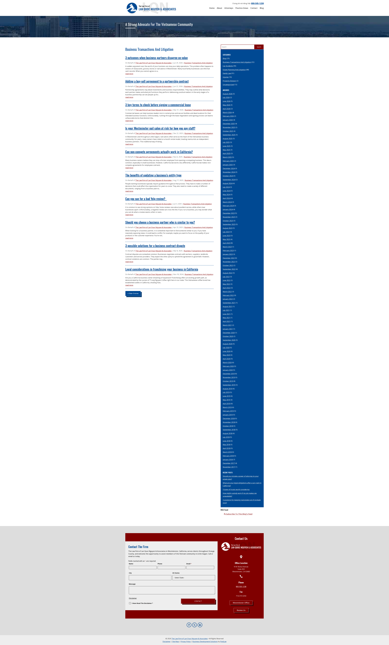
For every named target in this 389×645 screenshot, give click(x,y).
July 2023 (226, 232)
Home (212, 8)
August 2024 (227, 183)
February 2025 (228, 161)
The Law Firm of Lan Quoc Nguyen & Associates (153, 63)
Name (131, 564)
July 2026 (226, 97)
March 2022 (227, 291)
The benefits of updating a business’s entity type (153, 175)
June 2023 (226, 236)
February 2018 (228, 456)
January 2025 (228, 165)
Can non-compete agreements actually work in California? (159, 151)
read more (129, 74)
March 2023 (227, 247)
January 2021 (228, 329)
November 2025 (229, 127)
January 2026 (228, 120)
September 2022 (229, 269)
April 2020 (226, 359)
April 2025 (226, 153)
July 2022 (226, 277)
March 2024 (227, 202)
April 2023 (226, 243)
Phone (160, 564)
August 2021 (227, 306)
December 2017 (229, 463)
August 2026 (227, 94)
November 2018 (229, 422)
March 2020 (227, 362)
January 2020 (228, 370)
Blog (262, 8)
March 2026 (227, 112)
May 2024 (226, 194)
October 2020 (228, 336)
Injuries (226, 77)
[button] (387, 643)
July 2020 (226, 347)
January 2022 (228, 299)
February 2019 (228, 411)
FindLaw (223, 641)
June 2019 (226, 396)
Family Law (227, 73)
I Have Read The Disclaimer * (142, 603)
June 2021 (226, 314)
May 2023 (226, 239)
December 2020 (229, 333)
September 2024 (229, 180)
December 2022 (229, 258)
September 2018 (229, 430)
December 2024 (229, 168)
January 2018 (228, 459)
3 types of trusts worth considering (236, 489)
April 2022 (226, 288)
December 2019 (229, 374)
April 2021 (226, 321)
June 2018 (226, 441)
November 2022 (229, 262)
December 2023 (229, 213)
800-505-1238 (257, 3)
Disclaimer (133, 598)
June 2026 (226, 101)
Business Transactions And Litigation (198, 63)
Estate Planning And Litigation (234, 70)
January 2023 (228, 254)
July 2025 (226, 142)
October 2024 (228, 176)
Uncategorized (228, 84)
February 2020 (228, 366)
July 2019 (226, 392)
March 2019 (227, 407)
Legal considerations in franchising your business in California (161, 269)
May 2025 (226, 150)
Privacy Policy (186, 641)
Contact (254, 8)
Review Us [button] (241, 610)
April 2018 (226, 448)
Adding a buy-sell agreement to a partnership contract (157, 81)
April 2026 (226, 109)
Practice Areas (241, 8)
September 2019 (229, 385)
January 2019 (228, 415)
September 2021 (229, 303)
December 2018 (229, 418)
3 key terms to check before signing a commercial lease (158, 104)
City (130, 573)
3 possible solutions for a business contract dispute (155, 245)
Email (188, 564)
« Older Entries (133, 293)
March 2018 (227, 452)
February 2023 (228, 250)
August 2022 (227, 273)
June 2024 (226, 191)
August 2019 (227, 389)
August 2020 (227, 344)
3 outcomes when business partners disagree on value (156, 57)
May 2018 (226, 444)
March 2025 (227, 157)
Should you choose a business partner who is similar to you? (160, 222)
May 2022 (226, 284)
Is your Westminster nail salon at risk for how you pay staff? (160, 128)
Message (132, 584)
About (219, 8)
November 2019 (229, 377)
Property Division (229, 81)
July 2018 (226, 437)
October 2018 (228, 426)
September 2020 (229, 340)
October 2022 (228, 265)
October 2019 (228, 381)
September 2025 (229, 135)
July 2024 (226, 187)
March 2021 (227, 325)
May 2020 (226, 355)
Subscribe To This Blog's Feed (239, 514)
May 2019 (226, 400)
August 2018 (227, 433)
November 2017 (229, 467)
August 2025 (227, 138)
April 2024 (226, 198)
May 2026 (226, 105)
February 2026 (228, 116)
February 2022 (228, 295)
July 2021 (226, 310)
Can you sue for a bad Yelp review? (146, 198)
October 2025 (228, 131)
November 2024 (229, 172)
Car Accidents (228, 66)
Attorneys (228, 8)
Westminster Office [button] (241, 602)
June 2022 (226, 280)
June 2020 (226, 351)
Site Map (175, 641)
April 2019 (226, 403)
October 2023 (228, 221)
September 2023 (229, 224)
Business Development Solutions (205, 641)
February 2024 (228, 206)
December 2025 (229, 124)
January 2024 (228, 209)
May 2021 (226, 318)
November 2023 (229, 217)
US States (176, 573)
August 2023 (227, 228)
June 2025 (226, 146)
